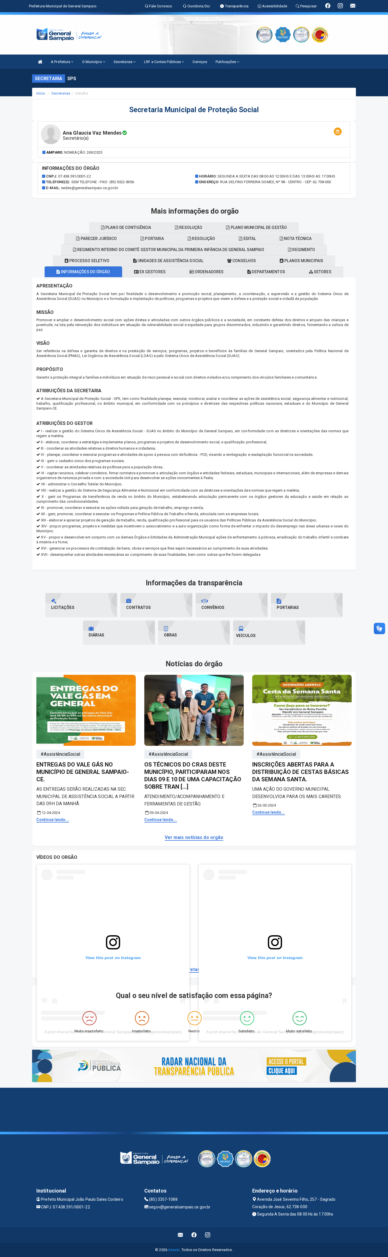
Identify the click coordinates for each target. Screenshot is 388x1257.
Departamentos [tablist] (268, 272)
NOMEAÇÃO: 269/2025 (83, 152)
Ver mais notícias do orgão (194, 837)
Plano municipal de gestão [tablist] (258, 227)
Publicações (226, 62)
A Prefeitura (61, 62)
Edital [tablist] (249, 238)
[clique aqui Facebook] (194, 1235)
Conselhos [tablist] (243, 260)
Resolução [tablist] (203, 238)
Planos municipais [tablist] (303, 260)
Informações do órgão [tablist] (85, 272)
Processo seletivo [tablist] (88, 260)
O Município (92, 62)
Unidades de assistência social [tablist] (170, 260)
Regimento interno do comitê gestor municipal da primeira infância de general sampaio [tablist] (170, 249)
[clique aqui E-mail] (180, 1235)
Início (40, 93)
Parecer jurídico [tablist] (98, 238)
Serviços (200, 62)
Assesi (174, 1250)
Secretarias (123, 62)
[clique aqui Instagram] (208, 1235)
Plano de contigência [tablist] (128, 227)
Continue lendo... (52, 819)
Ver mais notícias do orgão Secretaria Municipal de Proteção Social (194, 969)
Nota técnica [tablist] (297, 238)
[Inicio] (40, 62)
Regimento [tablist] (303, 249)
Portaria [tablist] (154, 238)
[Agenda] (338, 132)
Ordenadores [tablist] (209, 272)
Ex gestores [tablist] (152, 272)
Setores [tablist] (322, 272)
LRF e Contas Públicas (163, 62)
